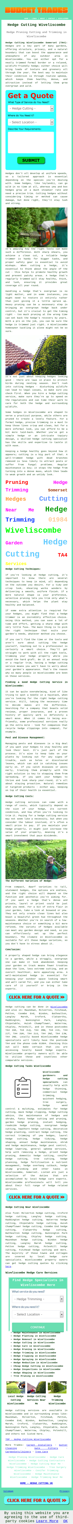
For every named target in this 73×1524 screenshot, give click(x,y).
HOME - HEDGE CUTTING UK (36, 1483)
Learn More (47, 1521)
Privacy (65, 1491)
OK (65, 1521)
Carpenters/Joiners (18, 1452)
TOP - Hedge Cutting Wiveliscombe (28, 1439)
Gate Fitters (46, 1448)
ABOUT (42, 18)
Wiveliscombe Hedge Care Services (31, 1272)
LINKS (34, 18)
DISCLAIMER (63, 18)
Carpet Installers (39, 1445)
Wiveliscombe (59, 1007)
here (8, 1266)
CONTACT (51, 18)
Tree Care (41, 1452)
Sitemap (8, 1491)
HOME (26, 18)
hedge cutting (42, 1250)
